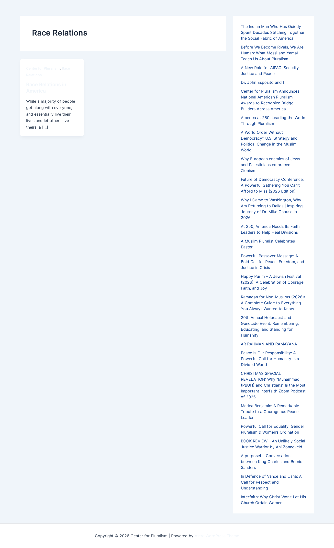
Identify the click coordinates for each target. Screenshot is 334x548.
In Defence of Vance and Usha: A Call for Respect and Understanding (271, 482)
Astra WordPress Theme (217, 535)
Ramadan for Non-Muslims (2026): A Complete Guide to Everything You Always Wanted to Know (273, 302)
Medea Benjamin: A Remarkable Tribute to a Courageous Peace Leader (270, 411)
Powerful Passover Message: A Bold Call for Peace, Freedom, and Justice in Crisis (272, 261)
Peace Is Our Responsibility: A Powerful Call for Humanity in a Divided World (270, 358)
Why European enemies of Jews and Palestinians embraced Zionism (270, 164)
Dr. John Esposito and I (262, 82)
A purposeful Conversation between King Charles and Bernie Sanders (271, 461)
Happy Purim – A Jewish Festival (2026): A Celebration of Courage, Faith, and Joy (272, 282)
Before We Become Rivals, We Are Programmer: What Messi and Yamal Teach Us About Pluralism (272, 53)
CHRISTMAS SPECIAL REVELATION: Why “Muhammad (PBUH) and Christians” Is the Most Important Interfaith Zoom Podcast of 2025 (273, 385)
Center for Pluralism (43, 68)
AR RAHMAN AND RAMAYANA (269, 343)
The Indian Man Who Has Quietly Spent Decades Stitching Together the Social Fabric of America (272, 32)
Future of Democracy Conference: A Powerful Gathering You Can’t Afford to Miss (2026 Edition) (272, 185)
